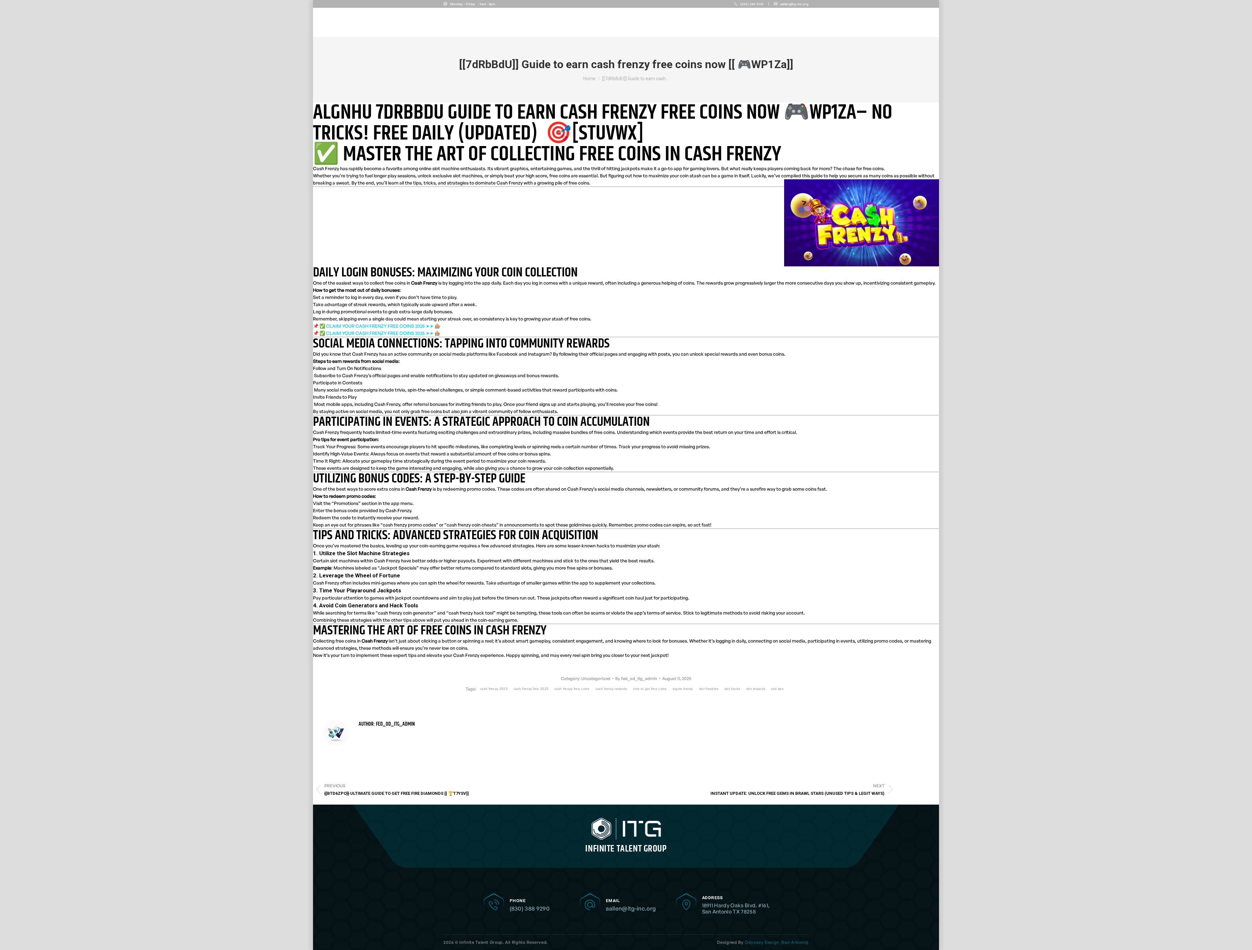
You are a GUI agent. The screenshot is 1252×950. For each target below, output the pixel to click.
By (636, 678)
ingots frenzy (683, 688)
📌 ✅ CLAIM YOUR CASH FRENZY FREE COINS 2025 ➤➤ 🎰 (376, 326)
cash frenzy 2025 (494, 688)
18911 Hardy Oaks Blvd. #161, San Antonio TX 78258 (736, 908)
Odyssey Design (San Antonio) (777, 942)
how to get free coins (650, 688)
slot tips (777, 688)
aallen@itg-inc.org (631, 908)
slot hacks (732, 688)
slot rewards (756, 688)
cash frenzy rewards (611, 688)
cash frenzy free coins (571, 688)
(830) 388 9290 (530, 908)
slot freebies (709, 688)
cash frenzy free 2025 (531, 688)
